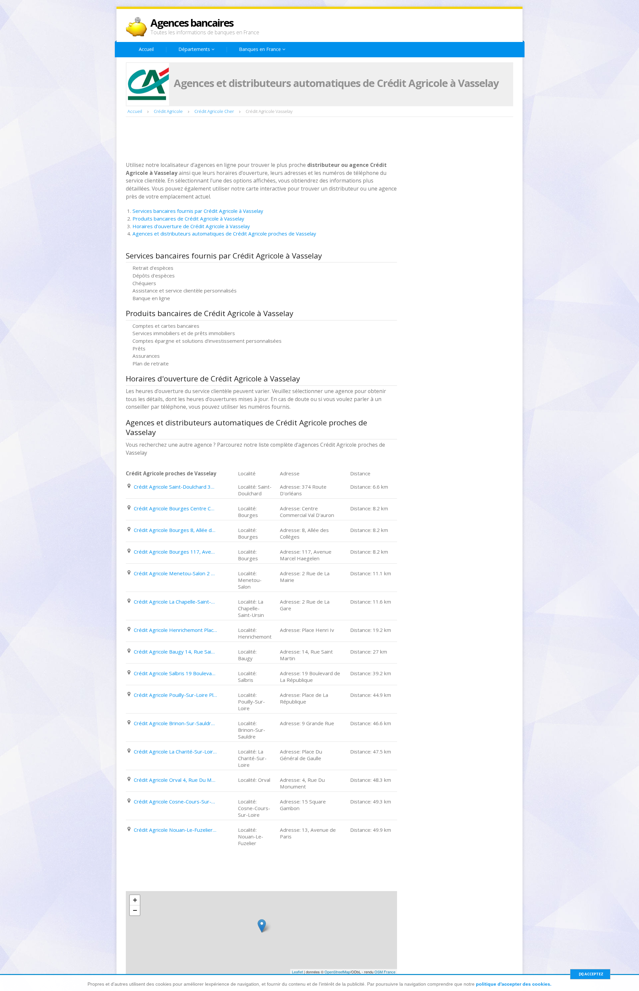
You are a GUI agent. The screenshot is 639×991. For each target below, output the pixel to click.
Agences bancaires (191, 23)
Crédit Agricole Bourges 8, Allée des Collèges (175, 530)
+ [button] (135, 900)
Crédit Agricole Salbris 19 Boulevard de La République (175, 673)
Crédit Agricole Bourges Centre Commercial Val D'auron (175, 508)
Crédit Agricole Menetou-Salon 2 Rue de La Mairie (175, 573)
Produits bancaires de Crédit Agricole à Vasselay (188, 218)
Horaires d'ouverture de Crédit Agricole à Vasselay (191, 226)
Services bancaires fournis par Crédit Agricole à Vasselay (197, 211)
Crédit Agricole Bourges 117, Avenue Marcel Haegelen (175, 551)
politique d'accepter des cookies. (513, 984)
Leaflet (297, 971)
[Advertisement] (247, 140)
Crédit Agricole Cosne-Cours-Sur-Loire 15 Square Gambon (175, 801)
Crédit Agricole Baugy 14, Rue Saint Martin (175, 651)
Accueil (146, 49)
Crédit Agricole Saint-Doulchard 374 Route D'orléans (175, 486)
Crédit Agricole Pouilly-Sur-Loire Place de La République (175, 695)
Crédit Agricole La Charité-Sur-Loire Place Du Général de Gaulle (175, 751)
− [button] (135, 910)
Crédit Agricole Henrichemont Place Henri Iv (175, 630)
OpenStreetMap (337, 971)
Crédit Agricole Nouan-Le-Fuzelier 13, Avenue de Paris (175, 829)
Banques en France (260, 49)
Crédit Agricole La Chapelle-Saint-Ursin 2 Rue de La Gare (175, 601)
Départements (194, 49)
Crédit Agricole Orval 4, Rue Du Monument (175, 779)
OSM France (384, 971)
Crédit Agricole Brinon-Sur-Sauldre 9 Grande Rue (175, 723)
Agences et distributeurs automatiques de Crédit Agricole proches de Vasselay (224, 233)
